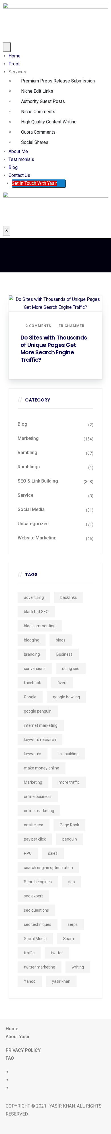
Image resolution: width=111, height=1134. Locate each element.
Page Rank (69, 825)
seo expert (33, 896)
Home (14, 56)
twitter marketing (39, 967)
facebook (32, 682)
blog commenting (40, 626)
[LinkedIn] (13, 1087)
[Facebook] (13, 1072)
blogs (60, 640)
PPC (28, 853)
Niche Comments (38, 111)
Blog (13, 167)
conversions (35, 668)
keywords (32, 754)
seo (71, 882)
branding (32, 654)
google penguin (38, 711)
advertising (34, 597)
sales (52, 853)
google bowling (66, 697)
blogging (31, 640)
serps (73, 924)
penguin (69, 839)
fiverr (62, 682)
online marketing (39, 810)
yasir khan (61, 981)
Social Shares (34, 142)
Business (64, 654)
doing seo (70, 668)
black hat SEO (36, 611)
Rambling (27, 452)
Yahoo (30, 981)
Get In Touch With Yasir (34, 183)
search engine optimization (48, 867)
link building (68, 754)
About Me (18, 151)
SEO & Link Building (38, 481)
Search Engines (38, 882)
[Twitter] (13, 1080)
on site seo (33, 825)
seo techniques (37, 924)
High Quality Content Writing (49, 122)
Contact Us (19, 175)
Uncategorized (33, 523)
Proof (14, 64)
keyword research (40, 739)
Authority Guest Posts (43, 101)
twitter (57, 953)
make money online (41, 768)
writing (78, 967)
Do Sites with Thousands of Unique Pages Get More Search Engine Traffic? (53, 349)
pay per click (35, 839)
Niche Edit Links (37, 91)
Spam (68, 938)
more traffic (69, 782)
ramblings (29, 466)
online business (38, 796)
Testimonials (21, 159)
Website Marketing (37, 538)
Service (25, 495)
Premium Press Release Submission (58, 81)
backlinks (68, 597)
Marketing (28, 438)
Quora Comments (38, 132)
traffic (29, 953)
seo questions (36, 910)
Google (30, 697)
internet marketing (40, 725)
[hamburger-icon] (7, 47)
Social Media (31, 509)
